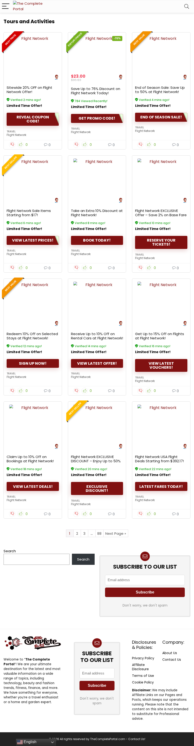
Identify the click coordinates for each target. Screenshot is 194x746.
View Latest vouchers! (161, 365)
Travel (11, 131)
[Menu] (5, 6)
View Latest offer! (97, 363)
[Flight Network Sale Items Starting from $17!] (33, 176)
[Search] (186, 6)
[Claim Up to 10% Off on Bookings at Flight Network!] (33, 422)
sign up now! (33, 363)
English (29, 742)
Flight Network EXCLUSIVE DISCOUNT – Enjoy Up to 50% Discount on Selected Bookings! (96, 463)
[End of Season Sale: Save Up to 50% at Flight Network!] (161, 53)
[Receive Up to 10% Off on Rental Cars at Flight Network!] (97, 299)
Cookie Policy (143, 682)
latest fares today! (161, 486)
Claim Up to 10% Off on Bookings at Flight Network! (30, 458)
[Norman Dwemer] (56, 77)
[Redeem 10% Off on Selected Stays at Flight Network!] (33, 299)
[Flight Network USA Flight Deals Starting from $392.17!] (161, 422)
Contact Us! (136, 739)
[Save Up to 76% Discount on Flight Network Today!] (97, 53)
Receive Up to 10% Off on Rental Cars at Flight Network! (97, 336)
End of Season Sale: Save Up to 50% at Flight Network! (160, 89)
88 (99, 533)
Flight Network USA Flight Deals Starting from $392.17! (159, 458)
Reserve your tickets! (161, 242)
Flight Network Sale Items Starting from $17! (29, 212)
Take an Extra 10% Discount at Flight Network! (97, 212)
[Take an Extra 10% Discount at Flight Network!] (97, 176)
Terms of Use (143, 675)
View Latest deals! (33, 486)
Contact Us (171, 659)
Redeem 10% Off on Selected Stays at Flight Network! (32, 336)
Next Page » (115, 533)
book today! (97, 240)
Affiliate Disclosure (140, 666)
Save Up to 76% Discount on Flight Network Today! (95, 90)
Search (10, 550)
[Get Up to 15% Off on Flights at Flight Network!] (161, 299)
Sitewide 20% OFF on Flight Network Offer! (29, 89)
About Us (169, 653)
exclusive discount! (97, 488)
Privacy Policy (143, 658)
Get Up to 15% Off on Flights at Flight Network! (159, 336)
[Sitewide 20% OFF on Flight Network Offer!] (33, 53)
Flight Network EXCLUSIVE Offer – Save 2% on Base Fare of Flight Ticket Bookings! (161, 215)
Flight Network (16, 135)
